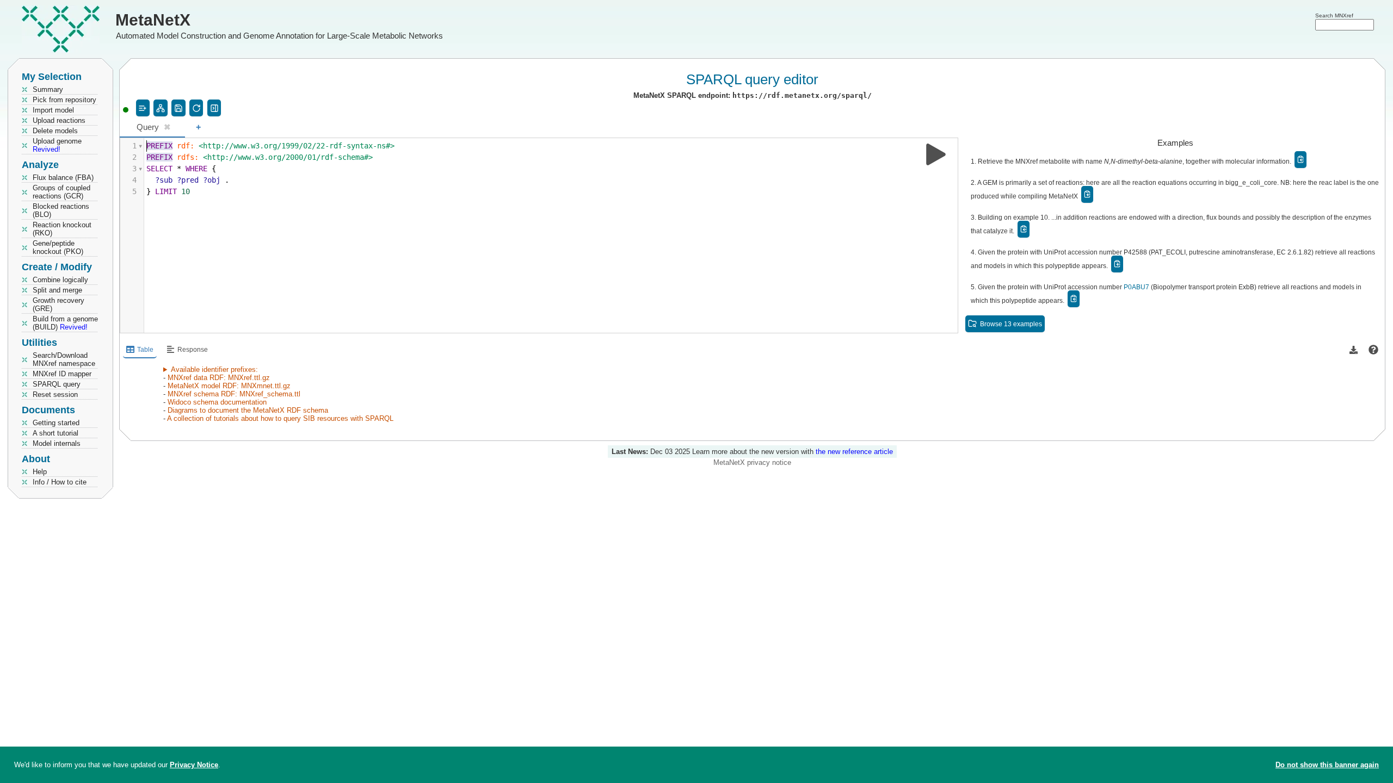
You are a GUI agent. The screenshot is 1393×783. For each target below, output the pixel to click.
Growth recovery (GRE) (58, 304)
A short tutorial (55, 433)
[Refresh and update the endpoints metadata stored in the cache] (196, 108)
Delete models (55, 131)
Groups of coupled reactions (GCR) (61, 192)
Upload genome (57, 145)
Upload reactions (59, 120)
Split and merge (57, 290)
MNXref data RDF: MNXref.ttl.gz (219, 378)
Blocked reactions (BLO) (61, 210)
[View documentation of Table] (1373, 349)
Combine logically (60, 280)
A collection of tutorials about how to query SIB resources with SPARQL (280, 418)
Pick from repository (64, 100)
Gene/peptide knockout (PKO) (58, 247)
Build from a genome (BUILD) (65, 323)
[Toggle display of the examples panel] (214, 108)
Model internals (57, 443)
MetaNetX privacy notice (752, 462)
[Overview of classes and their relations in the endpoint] (160, 108)
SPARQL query (57, 384)
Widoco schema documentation (217, 402)
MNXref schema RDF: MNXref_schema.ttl (234, 394)
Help (40, 472)
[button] (1353, 349)
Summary (48, 89)
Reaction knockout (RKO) (62, 229)
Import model (53, 110)
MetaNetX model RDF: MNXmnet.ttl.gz (229, 386)
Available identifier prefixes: (214, 369)
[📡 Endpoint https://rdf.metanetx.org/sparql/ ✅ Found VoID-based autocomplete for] (126, 110)
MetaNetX (152, 20)
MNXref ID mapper (62, 374)
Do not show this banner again (1327, 765)
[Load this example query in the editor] (1300, 159)
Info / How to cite (60, 482)
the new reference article (854, 452)
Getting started (56, 423)
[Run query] (936, 154)
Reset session (55, 394)
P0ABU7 (1136, 286)
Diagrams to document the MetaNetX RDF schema (248, 410)
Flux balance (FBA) (63, 177)
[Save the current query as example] (178, 108)
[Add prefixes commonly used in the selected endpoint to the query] (143, 108)
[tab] (152, 128)
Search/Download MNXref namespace (64, 359)
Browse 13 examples (1011, 323)
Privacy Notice (194, 765)
